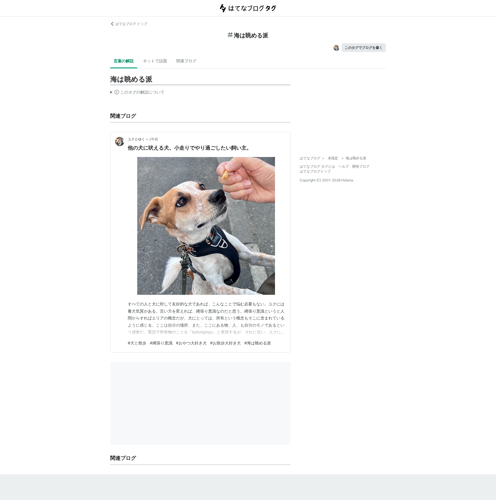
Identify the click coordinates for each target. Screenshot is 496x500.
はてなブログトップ (315, 171)
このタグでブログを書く (364, 47)
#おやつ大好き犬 (191, 342)
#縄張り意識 (161, 342)
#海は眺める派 (257, 342)
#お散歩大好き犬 (225, 342)
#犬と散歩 (137, 342)
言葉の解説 (124, 60)
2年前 (153, 139)
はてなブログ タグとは (317, 166)
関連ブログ (186, 60)
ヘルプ (343, 166)
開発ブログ (360, 166)
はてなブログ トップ (131, 24)
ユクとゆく (136, 139)
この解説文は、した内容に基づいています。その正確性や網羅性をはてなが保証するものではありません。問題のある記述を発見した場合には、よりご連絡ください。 (137, 93)
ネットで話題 (155, 60)
